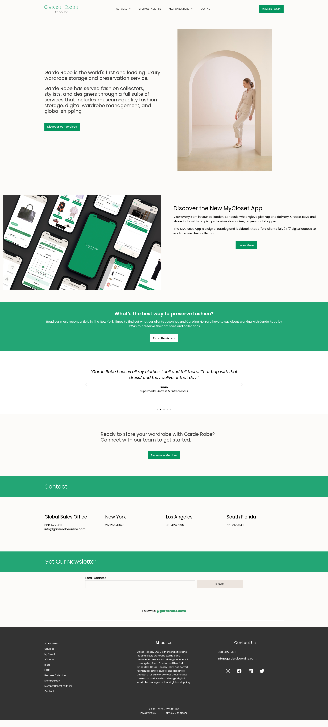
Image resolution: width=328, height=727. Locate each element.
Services (121, 8)
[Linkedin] (250, 671)
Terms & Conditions (176, 712)
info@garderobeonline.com (237, 658)
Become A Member (55, 675)
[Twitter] (262, 671)
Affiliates (49, 659)
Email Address (95, 578)
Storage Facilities (150, 8)
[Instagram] (228, 671)
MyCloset (49, 654)
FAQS (47, 670)
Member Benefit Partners (58, 686)
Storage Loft (51, 643)
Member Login (52, 680)
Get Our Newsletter (70, 562)
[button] (157, 409)
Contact (206, 8)
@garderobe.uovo (171, 611)
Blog (47, 664)
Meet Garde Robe (179, 8)
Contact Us (245, 642)
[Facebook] (239, 671)
